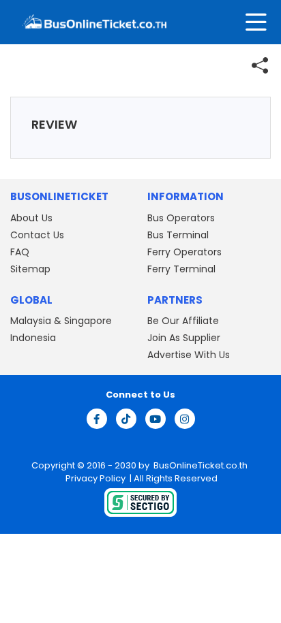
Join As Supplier (183, 338)
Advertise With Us (188, 355)
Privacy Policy (94, 478)
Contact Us (37, 235)
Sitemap (30, 269)
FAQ (19, 252)
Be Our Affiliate (183, 321)
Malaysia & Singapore (61, 321)
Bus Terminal (178, 235)
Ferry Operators (184, 252)
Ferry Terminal (181, 269)
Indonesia (33, 338)
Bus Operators (181, 218)
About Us (31, 218)
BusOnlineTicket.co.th (200, 465)
